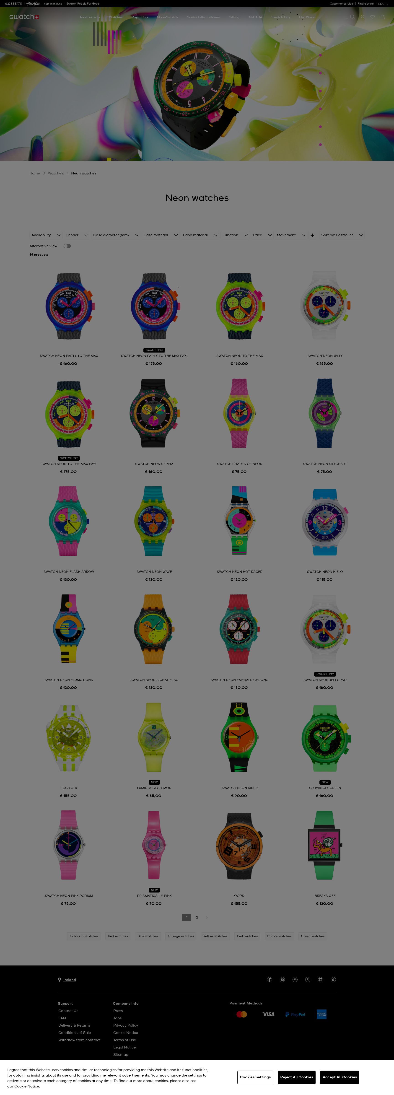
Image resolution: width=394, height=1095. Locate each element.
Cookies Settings (255, 1077)
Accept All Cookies (340, 1077)
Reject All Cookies (296, 1077)
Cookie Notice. (27, 1086)
